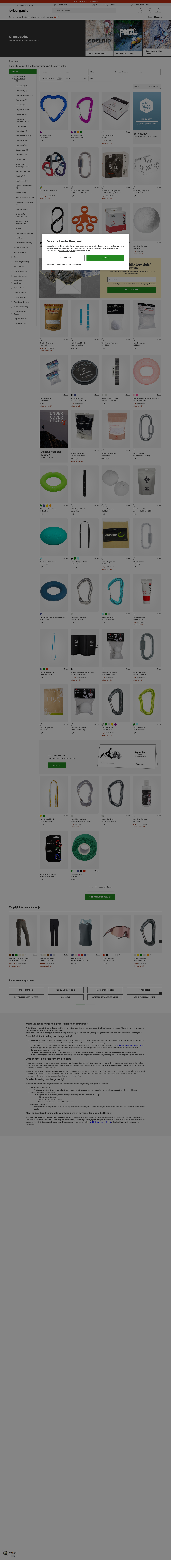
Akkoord (105, 258)
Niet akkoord (65, 258)
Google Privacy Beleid (67, 251)
